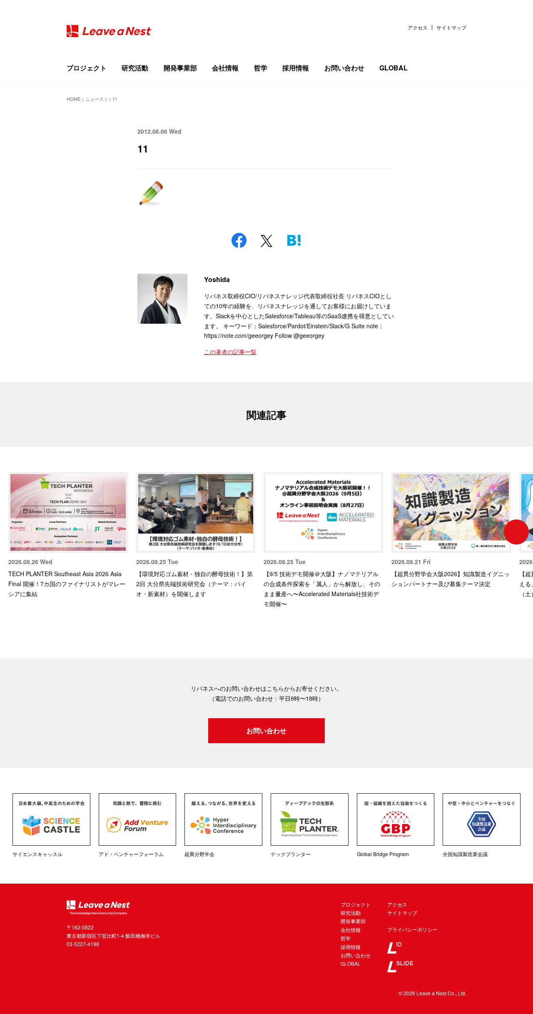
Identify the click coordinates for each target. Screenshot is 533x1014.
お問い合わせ (344, 67)
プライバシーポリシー (412, 929)
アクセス (418, 27)
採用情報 (295, 67)
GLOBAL (393, 67)
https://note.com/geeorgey (238, 335)
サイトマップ (451, 27)
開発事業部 (180, 67)
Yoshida (217, 279)
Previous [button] (16, 531)
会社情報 (225, 67)
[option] (68, 535)
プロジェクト (87, 67)
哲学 (260, 67)
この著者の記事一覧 (230, 351)
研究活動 (135, 67)
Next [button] (516, 531)
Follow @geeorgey (299, 335)
